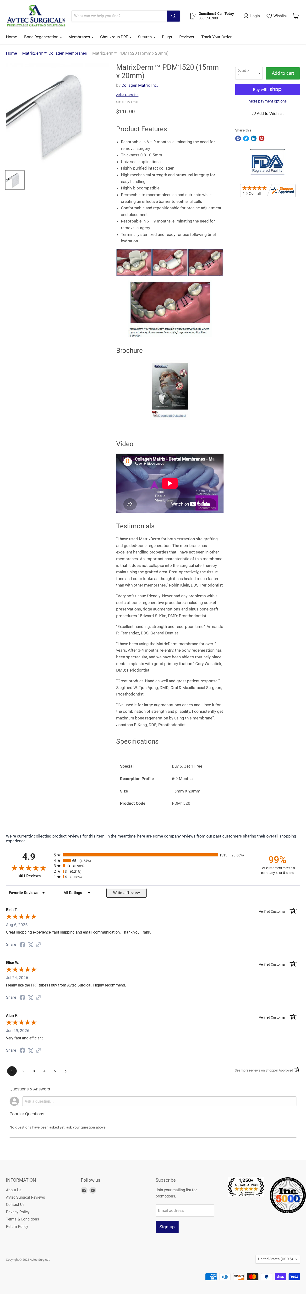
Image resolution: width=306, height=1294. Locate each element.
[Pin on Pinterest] (261, 138)
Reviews (186, 36)
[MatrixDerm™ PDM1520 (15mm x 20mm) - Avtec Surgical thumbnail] (14, 180)
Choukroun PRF (114, 36)
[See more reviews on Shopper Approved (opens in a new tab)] (38, 944)
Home (11, 36)
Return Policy (17, 1226)
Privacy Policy (18, 1212)
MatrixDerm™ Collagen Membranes (54, 53)
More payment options (268, 101)
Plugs (167, 36)
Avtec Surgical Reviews (25, 1197)
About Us (13, 1190)
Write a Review (126, 893)
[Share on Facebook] (238, 138)
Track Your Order (216, 36)
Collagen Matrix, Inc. (139, 85)
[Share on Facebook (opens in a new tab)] (22, 945)
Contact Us (15, 1204)
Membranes (79, 36)
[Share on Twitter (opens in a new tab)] (30, 944)
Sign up (167, 1227)
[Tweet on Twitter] (246, 138)
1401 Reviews (34, 876)
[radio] (153, 854)
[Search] (173, 16)
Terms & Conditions (22, 1219)
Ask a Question (127, 95)
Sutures (145, 36)
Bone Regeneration (41, 36)
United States (275, 1259)
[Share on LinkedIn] (254, 138)
